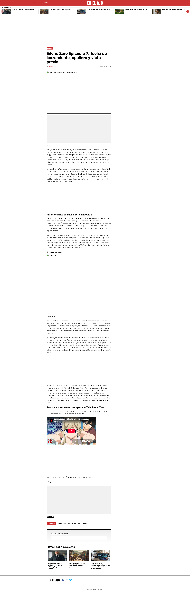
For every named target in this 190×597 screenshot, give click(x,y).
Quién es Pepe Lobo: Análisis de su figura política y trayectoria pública (55, 566)
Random (49, 48)
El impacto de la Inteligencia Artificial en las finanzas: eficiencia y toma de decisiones (100, 566)
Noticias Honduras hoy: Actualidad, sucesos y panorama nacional (77, 565)
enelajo (51, 66)
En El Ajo (54, 580)
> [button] (187, 11)
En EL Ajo (99, 589)
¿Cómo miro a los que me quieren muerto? (73, 523)
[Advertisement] (95, 30)
